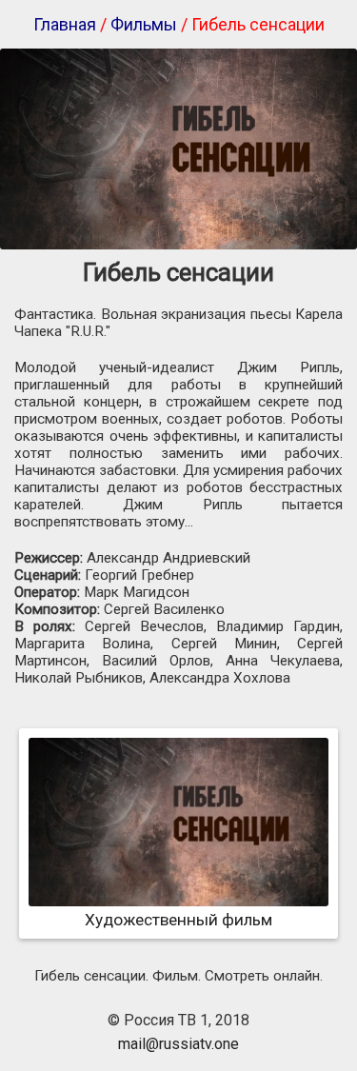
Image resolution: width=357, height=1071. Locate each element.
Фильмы (143, 24)
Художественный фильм (178, 919)
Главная (64, 24)
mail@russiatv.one (178, 1044)
